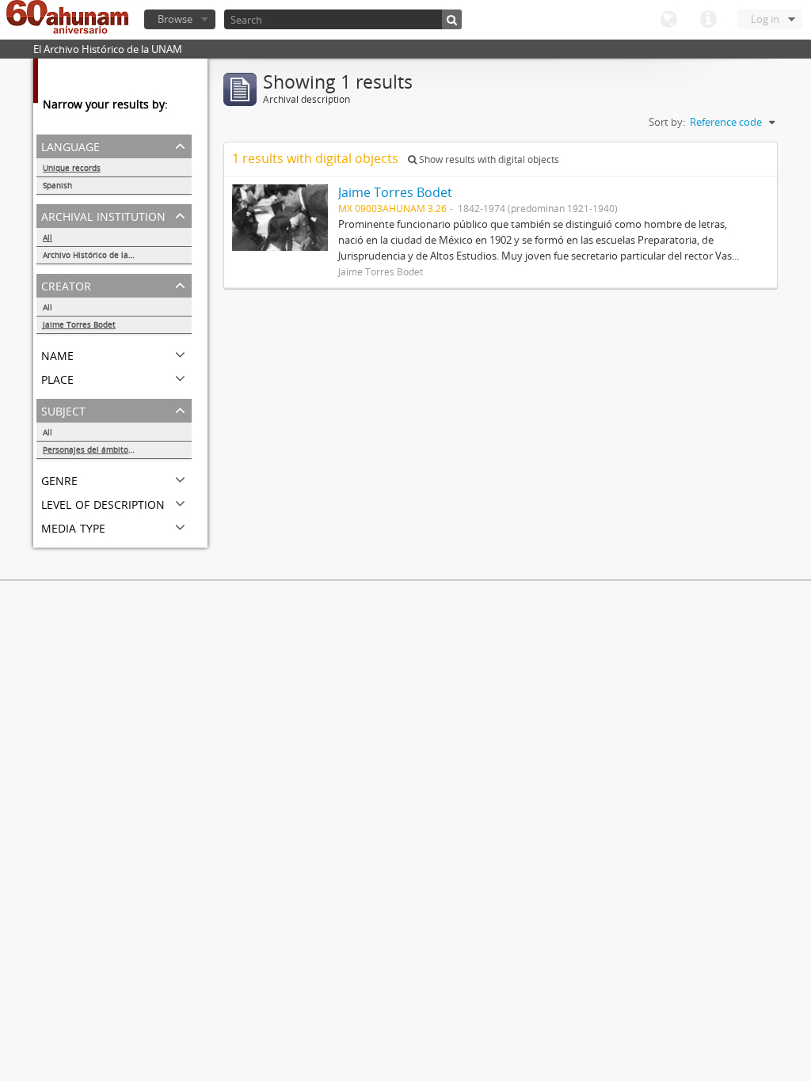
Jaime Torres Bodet (79, 324)
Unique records (72, 167)
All (47, 237)
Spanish (57, 185)
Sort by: (667, 122)
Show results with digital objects (488, 159)
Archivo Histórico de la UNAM (98, 254)
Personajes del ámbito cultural (101, 449)
